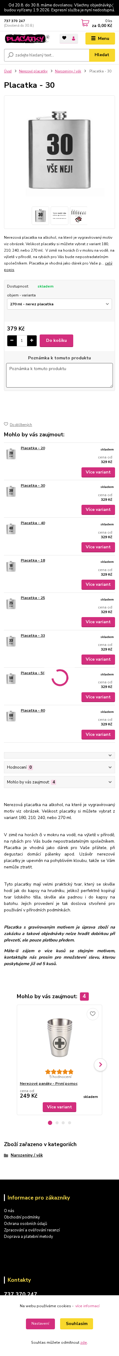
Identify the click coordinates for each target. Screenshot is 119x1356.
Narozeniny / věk (68, 71)
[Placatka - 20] (11, 454)
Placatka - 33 (33, 635)
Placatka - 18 (33, 560)
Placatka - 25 (33, 597)
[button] (50, 1123)
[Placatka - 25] (11, 603)
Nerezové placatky (33, 71)
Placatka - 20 (33, 448)
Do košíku (56, 340)
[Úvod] (27, 39)
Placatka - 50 (33, 672)
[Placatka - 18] (11, 566)
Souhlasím (77, 1324)
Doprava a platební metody (28, 1236)
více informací (87, 1306)
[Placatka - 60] (11, 716)
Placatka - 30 (33, 485)
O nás (9, 1211)
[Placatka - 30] (11, 491)
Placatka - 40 (33, 522)
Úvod (8, 71)
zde (83, 1342)
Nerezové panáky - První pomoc (49, 1083)
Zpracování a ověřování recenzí (32, 1230)
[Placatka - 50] (11, 678)
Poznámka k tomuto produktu (59, 358)
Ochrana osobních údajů (25, 1224)
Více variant (98, 472)
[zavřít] (111, 6)
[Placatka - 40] (11, 528)
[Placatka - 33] (11, 641)
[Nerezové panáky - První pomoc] (59, 1037)
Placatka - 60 (33, 710)
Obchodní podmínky (22, 1217)
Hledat (102, 55)
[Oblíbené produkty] (64, 38)
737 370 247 (14, 21)
